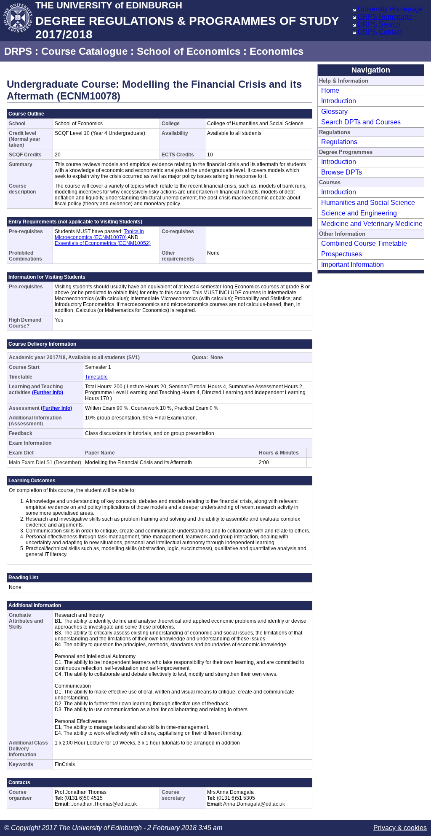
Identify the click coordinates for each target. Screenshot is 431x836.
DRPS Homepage (385, 16)
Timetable (96, 377)
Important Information (352, 264)
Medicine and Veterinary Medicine (372, 223)
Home (330, 90)
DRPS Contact (380, 31)
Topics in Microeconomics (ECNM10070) (99, 234)
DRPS (18, 51)
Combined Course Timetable (364, 243)
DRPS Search (379, 24)
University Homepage (390, 9)
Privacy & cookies (400, 827)
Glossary (334, 111)
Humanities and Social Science (368, 202)
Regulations (339, 141)
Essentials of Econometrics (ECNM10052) (103, 243)
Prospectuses (341, 254)
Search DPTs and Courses (361, 122)
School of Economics (188, 51)
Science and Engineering (359, 213)
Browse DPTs (341, 172)
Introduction (338, 101)
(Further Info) (47, 392)
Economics (276, 51)
